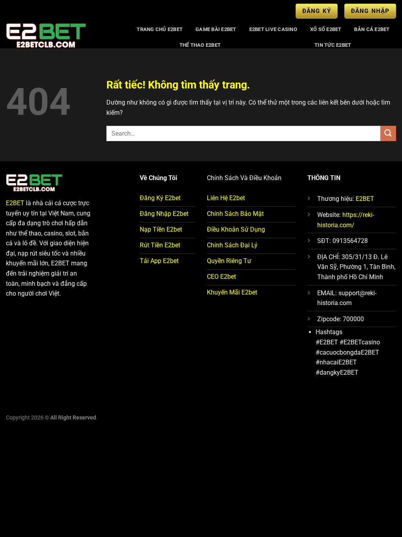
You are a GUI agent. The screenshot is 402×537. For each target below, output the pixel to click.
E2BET (15, 203)
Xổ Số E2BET (326, 29)
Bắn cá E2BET (371, 29)
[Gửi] (388, 133)
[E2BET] (63, 35)
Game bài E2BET (216, 29)
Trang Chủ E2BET (160, 29)
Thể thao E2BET (200, 45)
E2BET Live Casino (273, 29)
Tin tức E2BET (332, 45)
